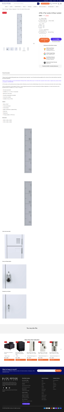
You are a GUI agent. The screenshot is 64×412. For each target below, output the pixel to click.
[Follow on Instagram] (6, 388)
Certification (54, 384)
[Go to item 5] (20, 49)
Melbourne (9, 384)
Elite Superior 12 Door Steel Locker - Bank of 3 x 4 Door (42, 353)
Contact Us (54, 389)
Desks (6, 6)
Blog (53, 387)
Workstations (18, 6)
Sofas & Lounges (42, 6)
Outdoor (43, 393)
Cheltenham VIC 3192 (27, 387)
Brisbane (12, 384)
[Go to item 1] (4, 49)
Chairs (11, 6)
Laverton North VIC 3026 (27, 385)
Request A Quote (45, 3)
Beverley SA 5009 (26, 394)
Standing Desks (44, 396)
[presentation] (3, 349)
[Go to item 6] (24, 49)
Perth (4, 385)
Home (3, 9)
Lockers (35, 6)
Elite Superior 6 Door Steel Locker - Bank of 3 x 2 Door (54, 353)
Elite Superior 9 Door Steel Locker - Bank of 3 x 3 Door (31, 353)
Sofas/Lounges (44, 389)
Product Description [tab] (6, 73)
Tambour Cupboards (12, 9)
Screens (43, 392)
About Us (54, 383)
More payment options (56, 41)
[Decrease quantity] (40, 36)
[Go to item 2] (8, 49)
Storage (29, 6)
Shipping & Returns (55, 380)
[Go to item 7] (28, 49)
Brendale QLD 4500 (26, 390)
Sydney (7, 384)
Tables (24, 6)
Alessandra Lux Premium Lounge (8, 353)
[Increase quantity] (45, 36)
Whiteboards (51, 6)
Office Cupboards (44, 399)
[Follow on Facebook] (3, 388)
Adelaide (15, 384)
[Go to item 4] (16, 49)
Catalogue (54, 386)
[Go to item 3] (12, 49)
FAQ (53, 381)
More (57, 6)
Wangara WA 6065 (26, 397)
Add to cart (7, 359)
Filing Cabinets (44, 398)
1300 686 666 (25, 399)
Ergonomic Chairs (44, 395)
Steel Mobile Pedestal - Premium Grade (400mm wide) (20, 353)
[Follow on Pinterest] (9, 388)
